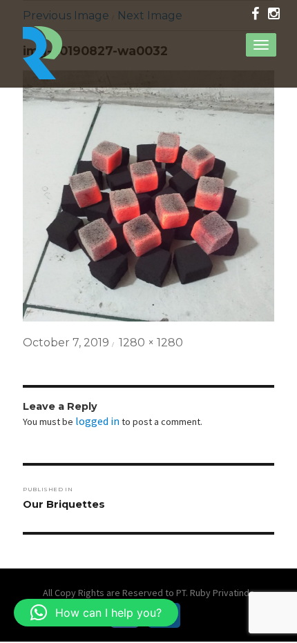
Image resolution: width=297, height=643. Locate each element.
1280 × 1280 (151, 342)
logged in (97, 421)
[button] (96, 612)
